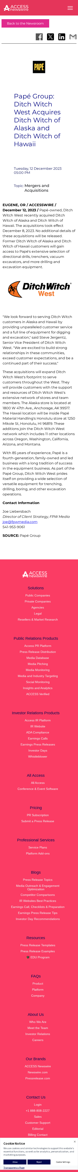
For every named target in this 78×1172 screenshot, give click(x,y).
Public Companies (37, 595)
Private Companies (38, 601)
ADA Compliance (37, 732)
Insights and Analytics (37, 688)
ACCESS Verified (37, 694)
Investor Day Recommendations (38, 919)
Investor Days (37, 750)
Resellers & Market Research (38, 619)
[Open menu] (70, 8)
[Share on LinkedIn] (61, 36)
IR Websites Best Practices (37, 901)
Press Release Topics (37, 879)
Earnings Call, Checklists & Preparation (38, 907)
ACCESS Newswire (38, 1066)
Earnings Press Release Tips (37, 913)
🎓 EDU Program (38, 957)
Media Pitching (38, 664)
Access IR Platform (38, 720)
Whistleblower (37, 756)
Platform (38, 989)
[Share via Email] (73, 36)
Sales (38, 1116)
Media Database (37, 658)
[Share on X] (50, 36)
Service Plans (37, 847)
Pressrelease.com (37, 1078)
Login (38, 1104)
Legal (38, 613)
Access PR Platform (37, 645)
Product (37, 983)
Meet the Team (38, 1028)
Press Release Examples (38, 951)
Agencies (37, 607)
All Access (38, 782)
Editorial (37, 1128)
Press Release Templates (37, 945)
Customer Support (37, 1122)
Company (37, 995)
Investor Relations (37, 1034)
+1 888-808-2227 (38, 1110)
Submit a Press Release (37, 821)
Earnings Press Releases (38, 744)
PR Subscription (38, 815)
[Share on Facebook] (39, 36)
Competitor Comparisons (38, 895)
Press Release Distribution (38, 652)
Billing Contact (37, 1134)
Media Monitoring (38, 670)
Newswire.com (38, 1072)
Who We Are (37, 1022)
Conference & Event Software (38, 789)
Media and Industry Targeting (38, 676)
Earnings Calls (38, 738)
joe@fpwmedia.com (20, 522)
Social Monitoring (38, 682)
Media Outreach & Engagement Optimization (37, 887)
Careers (37, 1040)
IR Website (37, 726)
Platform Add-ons (38, 853)
